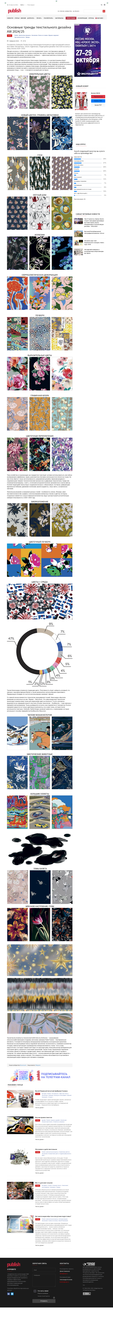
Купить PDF (98, 101)
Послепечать (55, 1093)
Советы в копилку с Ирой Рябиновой (58, 1220)
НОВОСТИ (10, 18)
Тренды (28, 37)
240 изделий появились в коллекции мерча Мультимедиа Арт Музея (94, 251)
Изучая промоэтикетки (43, 1117)
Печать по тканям (43, 35)
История (44, 1093)
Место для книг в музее (44, 1183)
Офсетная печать (63, 1093)
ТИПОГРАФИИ (71, 18)
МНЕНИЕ (23, 18)
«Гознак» (50, 1097)
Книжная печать (57, 1185)
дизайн (44, 1120)
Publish (16, 35)
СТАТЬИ (17, 18)
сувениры (50, 1095)
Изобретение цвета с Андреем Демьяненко (59, 1153)
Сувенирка (52, 1187)
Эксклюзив (35, 35)
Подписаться (98, 96)
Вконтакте (23, 1065)
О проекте (11, 1269)
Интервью (44, 1185)
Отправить (43, 1301)
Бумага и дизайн (55, 1120)
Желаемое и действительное (46, 1149)
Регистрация (30, 5)
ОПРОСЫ (91, 18)
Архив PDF (98, 105)
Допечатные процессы (25, 35)
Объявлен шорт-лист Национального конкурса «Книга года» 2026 (94, 242)
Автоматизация (63, 1219)
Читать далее (39, 1107)
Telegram (38, 1065)
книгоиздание (45, 1187)
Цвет (43, 1155)
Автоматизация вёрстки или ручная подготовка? (53, 1216)
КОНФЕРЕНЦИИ (82, 18)
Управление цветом (64, 1152)
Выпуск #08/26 (95, 93)
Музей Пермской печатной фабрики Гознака (51, 1091)
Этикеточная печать (47, 1121)
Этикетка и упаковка (58, 1121)
